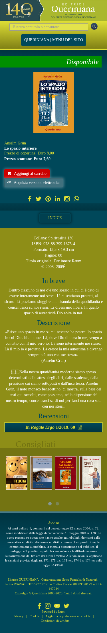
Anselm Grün (15, 143)
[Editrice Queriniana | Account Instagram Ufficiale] (48, 606)
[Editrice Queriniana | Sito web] (53, 10)
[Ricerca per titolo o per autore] (94, 26)
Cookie (34, 616)
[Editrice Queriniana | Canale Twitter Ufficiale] (66, 606)
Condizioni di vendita (55, 620)
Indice (55, 218)
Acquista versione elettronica (37, 182)
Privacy (18, 616)
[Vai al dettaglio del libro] (16, 473)
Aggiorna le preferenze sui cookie (67, 616)
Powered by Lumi (53, 611)
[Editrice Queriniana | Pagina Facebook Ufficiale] (39, 606)
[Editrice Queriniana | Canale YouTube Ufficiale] (57, 606)
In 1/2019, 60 (50, 427)
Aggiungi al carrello (30, 173)
